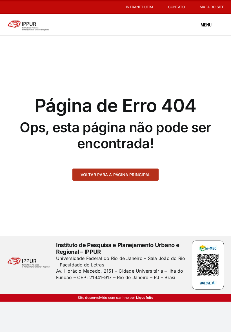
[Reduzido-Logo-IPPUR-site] (28, 20)
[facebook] (58, 288)
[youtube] (17, 7)
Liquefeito (144, 297)
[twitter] (68, 288)
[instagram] (8, 7)
